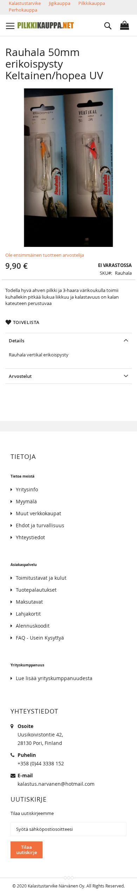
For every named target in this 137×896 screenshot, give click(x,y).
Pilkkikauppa (91, 3)
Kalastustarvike (25, 3)
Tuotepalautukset (36, 589)
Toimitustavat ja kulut (41, 577)
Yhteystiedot (30, 537)
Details (16, 340)
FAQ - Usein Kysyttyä (40, 637)
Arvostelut (20, 376)
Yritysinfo (27, 489)
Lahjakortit (28, 613)
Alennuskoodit (33, 625)
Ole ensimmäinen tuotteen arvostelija (44, 255)
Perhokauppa (23, 10)
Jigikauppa (59, 3)
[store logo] (46, 25)
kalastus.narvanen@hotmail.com (56, 783)
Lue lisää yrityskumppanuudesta (54, 678)
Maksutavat (29, 601)
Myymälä (26, 501)
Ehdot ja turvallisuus (40, 525)
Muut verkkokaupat (38, 513)
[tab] (68, 340)
